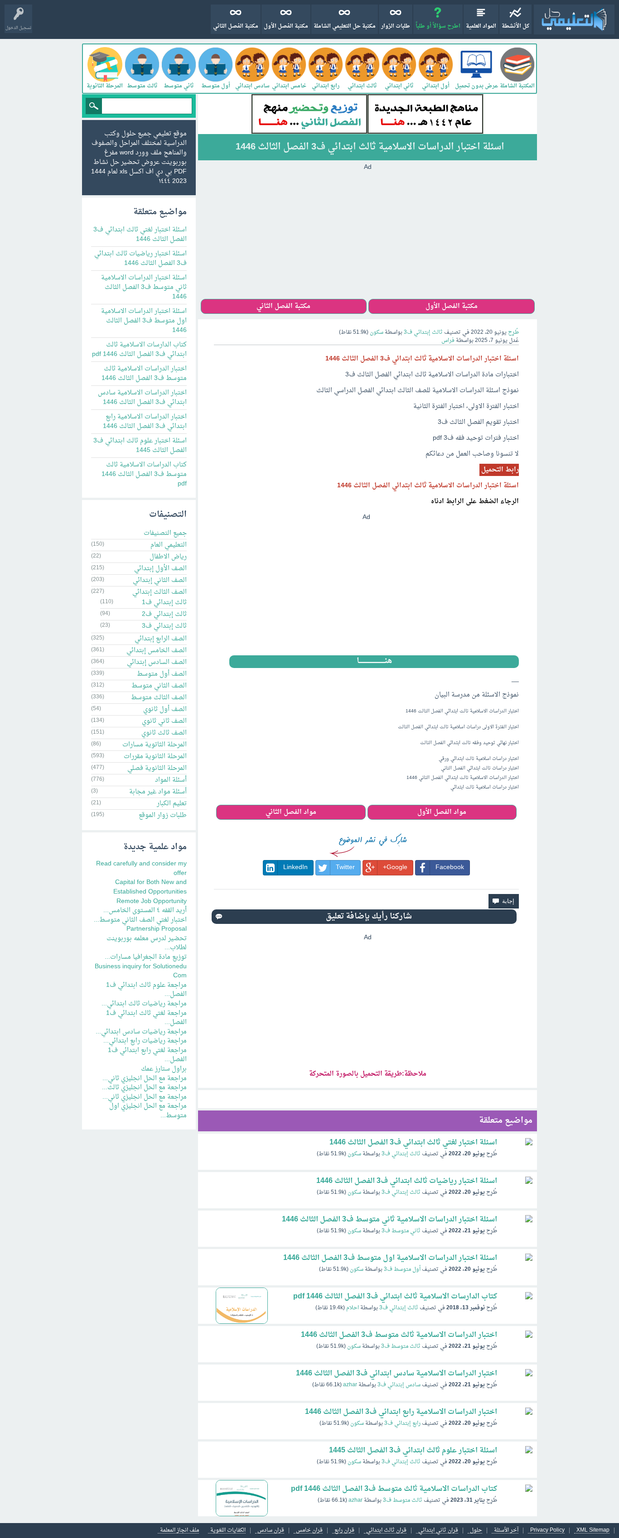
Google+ (395, 867)
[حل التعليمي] (574, 19)
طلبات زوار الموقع (163, 815)
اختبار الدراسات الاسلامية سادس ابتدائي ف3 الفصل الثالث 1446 (396, 1373)
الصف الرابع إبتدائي (161, 639)
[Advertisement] (367, 235)
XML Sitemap (592, 1530)
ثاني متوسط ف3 (401, 1231)
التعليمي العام (168, 545)
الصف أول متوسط (162, 674)
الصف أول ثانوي (165, 709)
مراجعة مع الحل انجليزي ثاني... (144, 1078)
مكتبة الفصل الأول (286, 26)
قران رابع (344, 1530)
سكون (354, 1154)
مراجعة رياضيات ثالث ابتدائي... (144, 1004)
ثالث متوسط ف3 (401, 1346)
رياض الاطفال (168, 557)
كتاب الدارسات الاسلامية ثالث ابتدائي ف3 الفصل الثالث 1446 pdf (395, 1296)
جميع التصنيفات (165, 533)
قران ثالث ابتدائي (386, 1530)
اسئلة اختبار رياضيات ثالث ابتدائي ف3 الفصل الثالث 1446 (406, 1181)
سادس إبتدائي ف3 (399, 1385)
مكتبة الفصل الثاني (235, 26)
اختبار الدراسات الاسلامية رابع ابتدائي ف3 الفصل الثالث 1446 (401, 1412)
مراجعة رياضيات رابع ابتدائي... (145, 1041)
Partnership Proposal (156, 929)
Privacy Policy (547, 1530)
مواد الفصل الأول (441, 812)
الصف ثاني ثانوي (164, 721)
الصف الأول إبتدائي (160, 568)
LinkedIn (295, 867)
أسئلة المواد (171, 780)
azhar (350, 1385)
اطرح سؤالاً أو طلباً (438, 26)
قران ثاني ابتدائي (438, 1530)
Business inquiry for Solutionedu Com (141, 971)
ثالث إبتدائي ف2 (164, 614)
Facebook (449, 867)
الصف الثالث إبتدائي (159, 592)
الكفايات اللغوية (228, 1530)
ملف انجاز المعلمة (179, 1530)
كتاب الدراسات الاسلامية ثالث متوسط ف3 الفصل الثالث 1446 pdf (394, 1489)
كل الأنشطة (515, 26)
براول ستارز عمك (164, 1069)
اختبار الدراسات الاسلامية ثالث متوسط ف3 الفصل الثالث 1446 (399, 1335)
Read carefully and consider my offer (141, 869)
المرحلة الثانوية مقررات (155, 756)
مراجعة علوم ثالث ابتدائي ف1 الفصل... (146, 990)
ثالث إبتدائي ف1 (164, 602)
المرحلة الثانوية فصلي (157, 768)
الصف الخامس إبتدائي (156, 650)
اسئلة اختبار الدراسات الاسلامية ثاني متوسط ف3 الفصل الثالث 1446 (389, 1219)
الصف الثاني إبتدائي (160, 580)
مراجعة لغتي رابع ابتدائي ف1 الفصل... (147, 1055)
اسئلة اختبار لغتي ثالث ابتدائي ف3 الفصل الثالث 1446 (413, 1142)
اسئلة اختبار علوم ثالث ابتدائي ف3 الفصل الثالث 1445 (413, 1450)
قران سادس (270, 1530)
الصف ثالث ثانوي (164, 733)
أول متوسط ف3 (402, 1269)
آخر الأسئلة (506, 1530)
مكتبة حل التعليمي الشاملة (345, 26)
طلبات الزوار (395, 26)
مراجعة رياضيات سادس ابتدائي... (141, 1032)
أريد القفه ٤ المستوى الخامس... (145, 910)
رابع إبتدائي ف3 (402, 1423)
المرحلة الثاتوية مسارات (154, 745)
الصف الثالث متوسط (159, 698)
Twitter (345, 867)
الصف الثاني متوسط (159, 686)
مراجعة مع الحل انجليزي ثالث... (144, 1087)
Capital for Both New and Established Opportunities (150, 887)
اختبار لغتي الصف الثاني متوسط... (140, 920)
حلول (476, 1530)
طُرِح (513, 332)
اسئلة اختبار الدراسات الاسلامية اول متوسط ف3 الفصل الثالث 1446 (390, 1258)
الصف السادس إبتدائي (157, 662)
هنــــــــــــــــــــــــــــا (374, 661)
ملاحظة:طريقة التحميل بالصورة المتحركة (367, 1074)
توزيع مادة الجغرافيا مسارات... (146, 957)
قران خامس (309, 1530)
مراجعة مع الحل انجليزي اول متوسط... (148, 1111)
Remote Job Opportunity (151, 901)
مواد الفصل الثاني (291, 812)
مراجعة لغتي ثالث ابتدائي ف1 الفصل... (146, 1018)
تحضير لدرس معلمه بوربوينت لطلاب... (146, 943)
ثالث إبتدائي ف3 (423, 332)
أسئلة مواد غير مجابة (158, 792)
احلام (352, 1308)
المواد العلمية (481, 26)
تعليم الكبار (172, 804)
